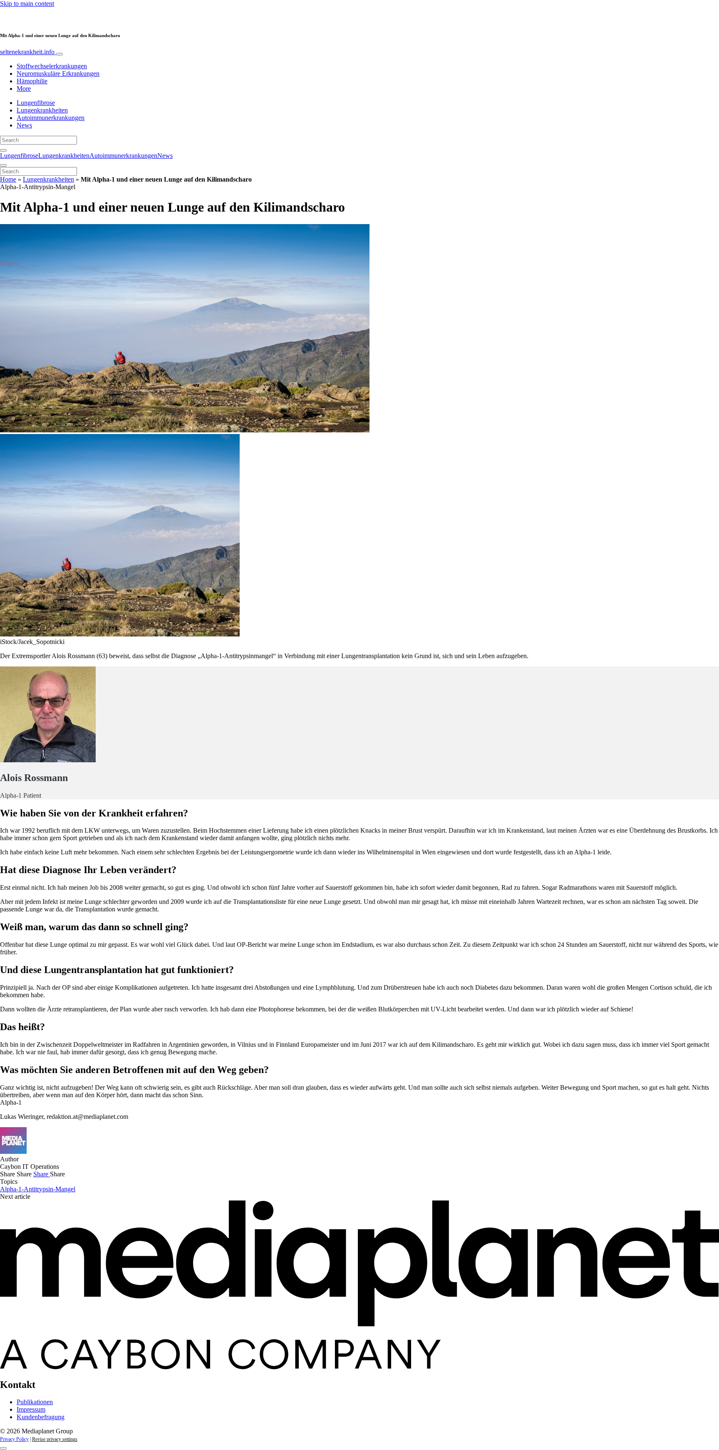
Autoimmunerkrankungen (50, 117)
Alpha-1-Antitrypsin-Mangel (37, 1189)
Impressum (31, 1409)
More (24, 88)
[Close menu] (3, 165)
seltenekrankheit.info (28, 51)
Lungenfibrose (36, 102)
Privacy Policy (14, 1439)
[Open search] (3, 150)
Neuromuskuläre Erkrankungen (58, 73)
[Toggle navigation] (59, 54)
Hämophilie (32, 81)
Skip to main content (27, 3)
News (24, 125)
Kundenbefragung (40, 1416)
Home (8, 179)
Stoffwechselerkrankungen (52, 66)
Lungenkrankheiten (42, 110)
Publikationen (35, 1401)
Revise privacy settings (54, 1439)
